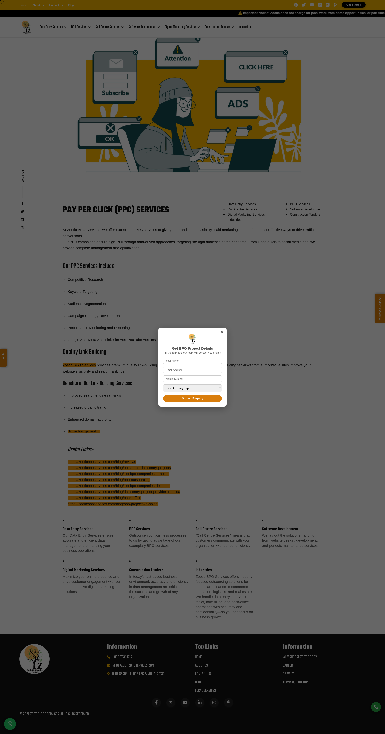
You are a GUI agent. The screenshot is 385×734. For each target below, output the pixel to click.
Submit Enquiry (192, 398)
